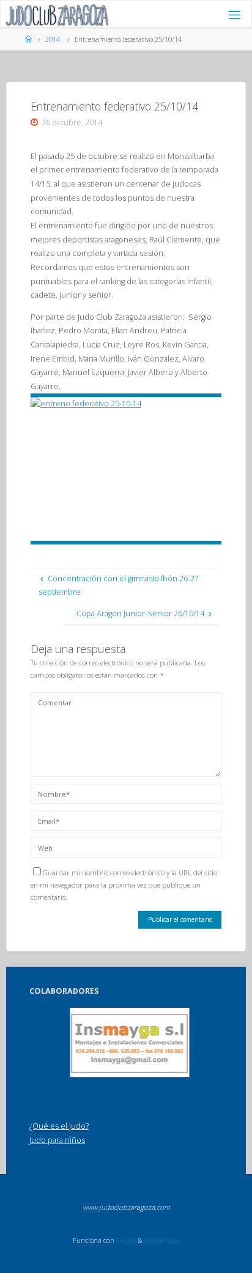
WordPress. (161, 1240)
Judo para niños (57, 1140)
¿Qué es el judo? (59, 1126)
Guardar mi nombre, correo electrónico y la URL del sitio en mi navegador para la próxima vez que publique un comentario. (124, 885)
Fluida (125, 1240)
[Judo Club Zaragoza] (57, 14)
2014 (52, 39)
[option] (130, 1042)
